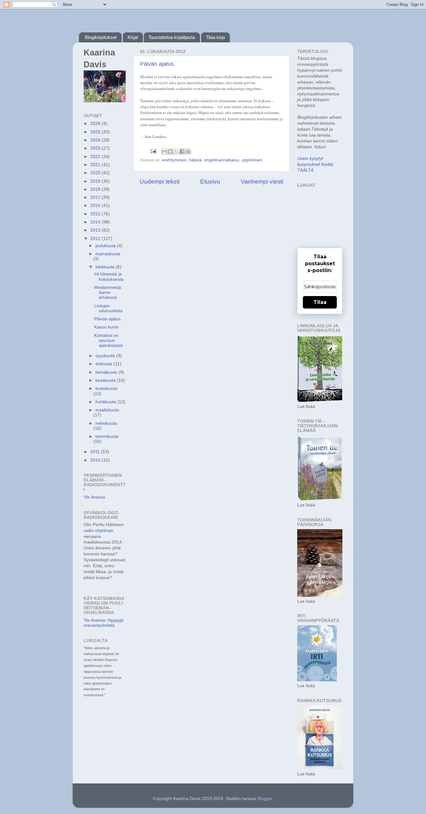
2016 (96, 205)
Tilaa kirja (215, 37)
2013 (96, 230)
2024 (96, 140)
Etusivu (210, 181)
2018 (96, 189)
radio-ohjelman (98, 530)
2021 (96, 164)
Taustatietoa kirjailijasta (171, 37)
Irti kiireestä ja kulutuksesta (108, 276)
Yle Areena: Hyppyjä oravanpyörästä (103, 623)
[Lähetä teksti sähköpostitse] (152, 151)
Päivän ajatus (157, 64)
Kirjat (133, 37)
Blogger (264, 798)
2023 (96, 148)
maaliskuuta (107, 410)
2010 (96, 460)
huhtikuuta (106, 402)
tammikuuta (107, 436)
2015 (96, 214)
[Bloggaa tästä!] (170, 151)
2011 (95, 451)
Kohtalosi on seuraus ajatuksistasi (108, 340)
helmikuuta (106, 423)
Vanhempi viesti (262, 181)
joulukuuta (106, 245)
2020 (96, 172)
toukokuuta (106, 388)
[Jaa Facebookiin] (182, 151)
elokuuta (104, 364)
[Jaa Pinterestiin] (188, 151)
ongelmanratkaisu (221, 160)
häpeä (195, 160)
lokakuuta (105, 267)
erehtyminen (174, 160)
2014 (96, 222)
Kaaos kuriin (106, 327)
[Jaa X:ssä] (176, 151)
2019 (96, 181)
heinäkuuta (107, 372)
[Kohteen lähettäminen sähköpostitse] (164, 151)
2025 (96, 132)
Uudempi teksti (160, 181)
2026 (96, 123)
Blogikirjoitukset (101, 37)
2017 (96, 197)
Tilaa (320, 302)
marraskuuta (107, 253)
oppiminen (252, 160)
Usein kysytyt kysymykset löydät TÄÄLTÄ (315, 164)
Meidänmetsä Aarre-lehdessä (107, 292)
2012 (96, 238)
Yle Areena (94, 497)
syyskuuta (105, 355)
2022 (96, 156)
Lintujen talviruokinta (108, 308)
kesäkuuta (106, 380)
